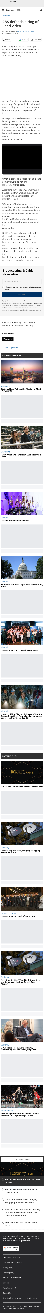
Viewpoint (6, 16)
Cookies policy (8, 1273)
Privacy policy (8, 1267)
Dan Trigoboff (10, 31)
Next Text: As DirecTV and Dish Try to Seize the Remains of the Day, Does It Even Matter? (22, 1212)
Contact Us (7, 1293)
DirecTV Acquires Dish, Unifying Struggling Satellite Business (21, 1201)
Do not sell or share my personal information (20, 1298)
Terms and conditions (11, 1257)
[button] (2, 10)
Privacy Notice (33, 303)
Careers (6, 1283)
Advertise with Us (10, 1288)
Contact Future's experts (12, 1262)
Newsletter (37, 40)
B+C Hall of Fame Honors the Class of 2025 (22, 1181)
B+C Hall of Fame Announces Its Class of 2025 (21, 1191)
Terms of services (30, 301)
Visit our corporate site (20, 1241)
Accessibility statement (12, 1278)
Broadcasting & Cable (25, 31)
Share (8, 40)
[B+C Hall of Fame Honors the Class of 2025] (22, 1174)
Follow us (25, 40)
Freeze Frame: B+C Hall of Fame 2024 (21, 1224)
